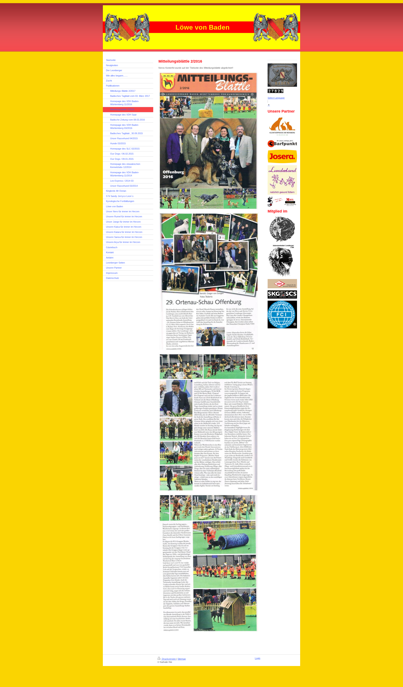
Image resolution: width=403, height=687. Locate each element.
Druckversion (168, 659)
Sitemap (182, 659)
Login (257, 658)
